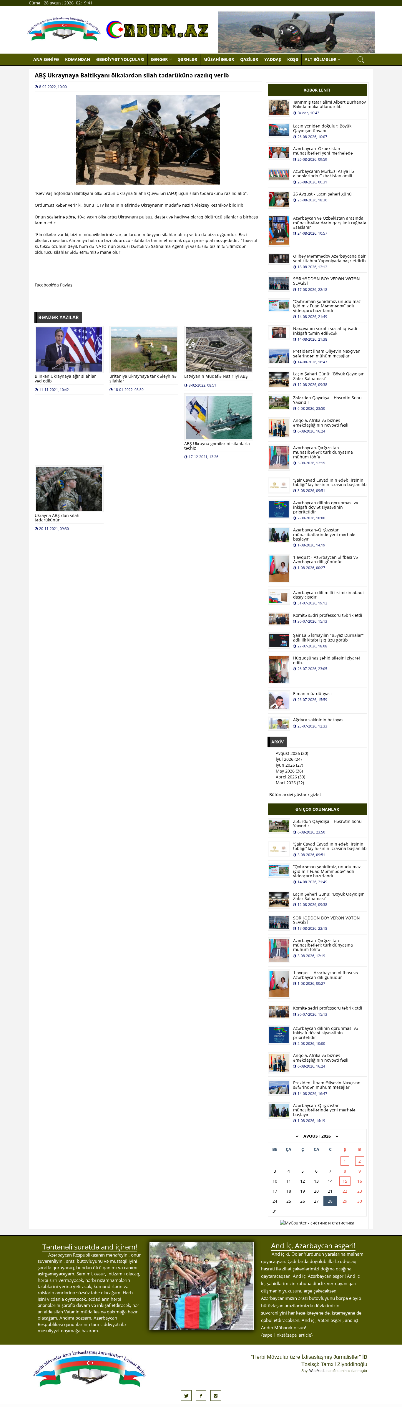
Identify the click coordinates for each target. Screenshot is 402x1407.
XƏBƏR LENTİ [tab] (317, 90)
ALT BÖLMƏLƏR (320, 59)
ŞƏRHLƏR (187, 59)
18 (288, 1191)
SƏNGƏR (159, 59)
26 (302, 1201)
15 (345, 1181)
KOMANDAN (77, 59)
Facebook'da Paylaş (53, 285)
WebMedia (318, 1371)
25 (288, 1201)
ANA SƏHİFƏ (46, 59)
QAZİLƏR (249, 59)
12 (302, 1181)
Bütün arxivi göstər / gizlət (295, 794)
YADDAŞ (272, 59)
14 (330, 1181)
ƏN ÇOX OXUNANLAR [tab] (317, 809)
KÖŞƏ (292, 59)
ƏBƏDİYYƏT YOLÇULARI (120, 59)
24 (275, 1201)
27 (316, 1201)
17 (275, 1191)
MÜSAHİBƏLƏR (218, 59)
